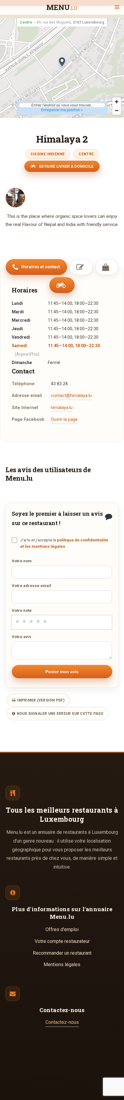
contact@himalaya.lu (71, 395)
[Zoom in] (116, 101)
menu (62, 8)
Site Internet (25, 407)
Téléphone (23, 383)
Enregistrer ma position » (62, 110)
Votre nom (22, 560)
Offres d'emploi (62, 929)
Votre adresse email (31, 585)
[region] (62, 68)
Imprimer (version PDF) (40, 700)
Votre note (22, 610)
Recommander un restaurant (62, 953)
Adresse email (27, 395)
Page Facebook (28, 419)
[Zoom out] (116, 110)
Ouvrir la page (64, 419)
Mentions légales (62, 964)
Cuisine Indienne (47, 154)
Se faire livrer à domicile (65, 166)
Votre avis (21, 636)
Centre (86, 154)
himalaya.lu (62, 407)
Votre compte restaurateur (62, 941)
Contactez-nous (62, 1022)
